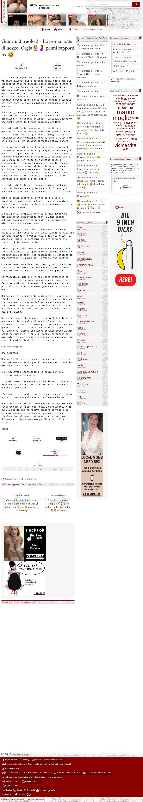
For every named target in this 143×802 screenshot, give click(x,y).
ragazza (130, 125)
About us (8, 790)
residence (122, 128)
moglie (122, 118)
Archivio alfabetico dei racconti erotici (49, 760)
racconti (120, 126)
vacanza (122, 141)
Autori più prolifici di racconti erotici (49, 777)
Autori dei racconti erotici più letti (69, 773)
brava (125, 98)
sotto (118, 138)
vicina (121, 145)
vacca (130, 141)
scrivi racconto (94, 30)
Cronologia (26, 760)
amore (134, 95)
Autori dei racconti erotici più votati (99, 773)
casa (132, 98)
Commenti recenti (12, 768)
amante (117, 95)
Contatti (19, 790)
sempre (129, 131)
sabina (132, 128)
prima (125, 122)
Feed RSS (9, 794)
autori (75, 30)
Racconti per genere (85, 223)
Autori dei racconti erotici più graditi (18, 777)
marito (125, 112)
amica (125, 95)
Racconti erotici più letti (14, 764)
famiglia (121, 104)
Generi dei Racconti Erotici (15, 773)
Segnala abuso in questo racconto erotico (20, 479)
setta (120, 135)
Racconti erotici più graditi (61, 764)
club (125, 101)
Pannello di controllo (33, 781)
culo (130, 101)
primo (134, 122)
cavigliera (117, 101)
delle (135, 101)
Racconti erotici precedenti (90, 213)
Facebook (21, 794)
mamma (125, 107)
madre (131, 104)
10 (69, 469)
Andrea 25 (20, 68)
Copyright (31, 790)
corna (57, 68)
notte (135, 117)
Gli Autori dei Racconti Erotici (41, 773)
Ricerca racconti (11, 786)
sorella (130, 135)
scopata (119, 131)
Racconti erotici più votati (37, 764)
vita (132, 145)
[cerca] (136, 4)
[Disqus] (38, 639)
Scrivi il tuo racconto (13, 781)
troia (134, 138)
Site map (42, 790)
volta (125, 149)
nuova (116, 122)
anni (118, 98)
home (47, 30)
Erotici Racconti (11, 760)
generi (61, 30)
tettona (126, 138)
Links (52, 790)
